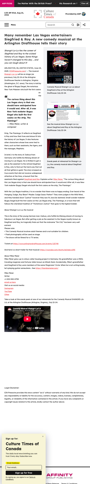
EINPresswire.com (17, 71)
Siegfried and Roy (32, 179)
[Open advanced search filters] (78, 24)
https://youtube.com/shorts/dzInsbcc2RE (57, 250)
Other (6, 294)
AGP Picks (7, 3)
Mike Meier (57, 179)
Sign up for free (23, 472)
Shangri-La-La (10, 74)
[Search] (72, 24)
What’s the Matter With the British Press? (31, 3)
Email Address (13, 463)
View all (84, 3)
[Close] (43, 436)
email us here (10, 282)
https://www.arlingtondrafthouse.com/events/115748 (35, 244)
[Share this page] (84, 25)
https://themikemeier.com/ (47, 268)
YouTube (8, 291)
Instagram (8, 288)
